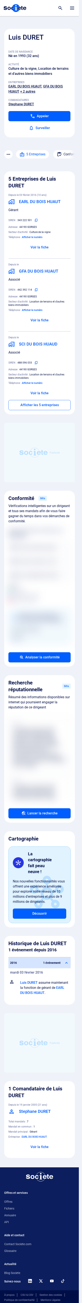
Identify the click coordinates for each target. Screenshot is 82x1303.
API (6, 1222)
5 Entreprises (35, 154)
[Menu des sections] (8, 154)
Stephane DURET (21, 104)
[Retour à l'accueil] (39, 1177)
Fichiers (9, 1208)
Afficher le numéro (32, 237)
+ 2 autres (27, 91)
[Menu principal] (72, 8)
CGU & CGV (27, 1294)
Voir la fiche (39, 247)
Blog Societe (12, 1273)
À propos (9, 1294)
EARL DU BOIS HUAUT (24, 86)
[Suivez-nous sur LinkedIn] (30, 1281)
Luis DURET (29, 983)
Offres (8, 1201)
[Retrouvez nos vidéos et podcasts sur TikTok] (63, 1281)
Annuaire (10, 1215)
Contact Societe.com (17, 1244)
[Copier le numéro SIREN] (36, 220)
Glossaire (10, 1251)
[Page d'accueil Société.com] (14, 8)
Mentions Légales (50, 1300)
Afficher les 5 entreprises (39, 405)
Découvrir (39, 913)
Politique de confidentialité (19, 1300)
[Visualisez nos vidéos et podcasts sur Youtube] (52, 1281)
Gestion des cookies (51, 1294)
